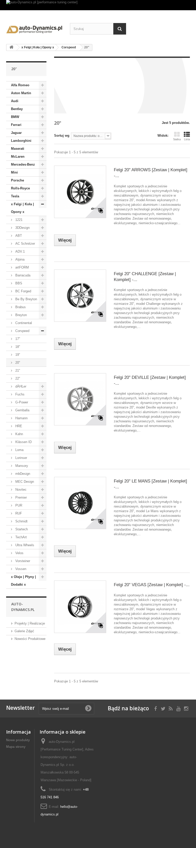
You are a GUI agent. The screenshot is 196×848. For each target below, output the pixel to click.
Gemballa (21, 410)
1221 (18, 220)
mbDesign (22, 474)
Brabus (20, 307)
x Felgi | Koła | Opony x (22, 208)
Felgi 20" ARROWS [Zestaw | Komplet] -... (150, 172)
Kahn (18, 434)
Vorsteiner (22, 561)
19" (17, 355)
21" (17, 370)
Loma (18, 450)
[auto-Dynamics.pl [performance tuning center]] (98, 5)
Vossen (20, 569)
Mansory (21, 466)
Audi (14, 101)
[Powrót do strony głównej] (11, 47)
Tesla (15, 196)
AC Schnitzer (24, 243)
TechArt (20, 537)
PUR (18, 505)
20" (17, 362)
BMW (15, 117)
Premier (20, 497)
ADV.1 (19, 251)
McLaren (17, 156)
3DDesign (22, 228)
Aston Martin (21, 93)
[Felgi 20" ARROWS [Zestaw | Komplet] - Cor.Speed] (80, 191)
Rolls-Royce (20, 188)
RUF (18, 513)
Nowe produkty (18, 740)
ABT (18, 236)
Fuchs (19, 394)
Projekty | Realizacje (30, 623)
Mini (14, 172)
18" (17, 347)
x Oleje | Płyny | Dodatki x (23, 580)
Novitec (20, 489)
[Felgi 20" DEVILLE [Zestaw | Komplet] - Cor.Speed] (80, 399)
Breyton (20, 315)
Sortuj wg (61, 135)
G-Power (21, 402)
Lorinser (20, 458)
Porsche (17, 180)
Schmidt (21, 521)
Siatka (177, 139)
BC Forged (22, 291)
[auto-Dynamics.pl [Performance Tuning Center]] (34, 28)
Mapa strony (16, 747)
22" (17, 378)
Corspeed (21, 331)
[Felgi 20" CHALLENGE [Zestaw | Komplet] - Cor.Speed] (80, 295)
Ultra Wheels (24, 545)
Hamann (21, 418)
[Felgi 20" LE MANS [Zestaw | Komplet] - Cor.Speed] (80, 503)
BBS (18, 283)
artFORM (21, 267)
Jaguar (16, 133)
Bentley (17, 109)
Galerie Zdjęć (24, 631)
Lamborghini (21, 141)
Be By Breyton (25, 299)
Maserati (17, 149)
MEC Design (24, 482)
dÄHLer (20, 386)
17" (17, 339)
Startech (21, 529)
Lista (187, 139)
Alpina (19, 259)
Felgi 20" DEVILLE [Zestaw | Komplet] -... (150, 380)
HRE (18, 426)
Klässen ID (23, 442)
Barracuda (22, 275)
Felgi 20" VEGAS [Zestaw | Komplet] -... (152, 584)
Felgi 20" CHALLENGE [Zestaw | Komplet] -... (145, 276)
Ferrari (16, 125)
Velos (18, 553)
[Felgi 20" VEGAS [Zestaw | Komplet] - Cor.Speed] (80, 606)
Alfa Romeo (20, 85)
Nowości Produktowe (30, 639)
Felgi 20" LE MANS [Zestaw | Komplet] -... (150, 484)
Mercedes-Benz (23, 164)
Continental (23, 323)
